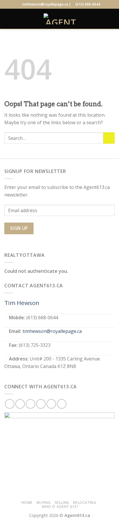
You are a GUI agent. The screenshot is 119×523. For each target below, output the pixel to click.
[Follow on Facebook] (9, 404)
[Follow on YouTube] (61, 404)
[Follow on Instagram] (20, 404)
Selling (62, 502)
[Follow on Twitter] (30, 404)
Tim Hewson (21, 303)
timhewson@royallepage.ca (52, 331)
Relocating (84, 502)
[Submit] (109, 138)
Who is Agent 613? (60, 506)
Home (27, 502)
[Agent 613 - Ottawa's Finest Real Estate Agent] (61, 19)
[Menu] (7, 19)
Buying (44, 502)
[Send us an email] (41, 404)
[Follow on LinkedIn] (51, 404)
